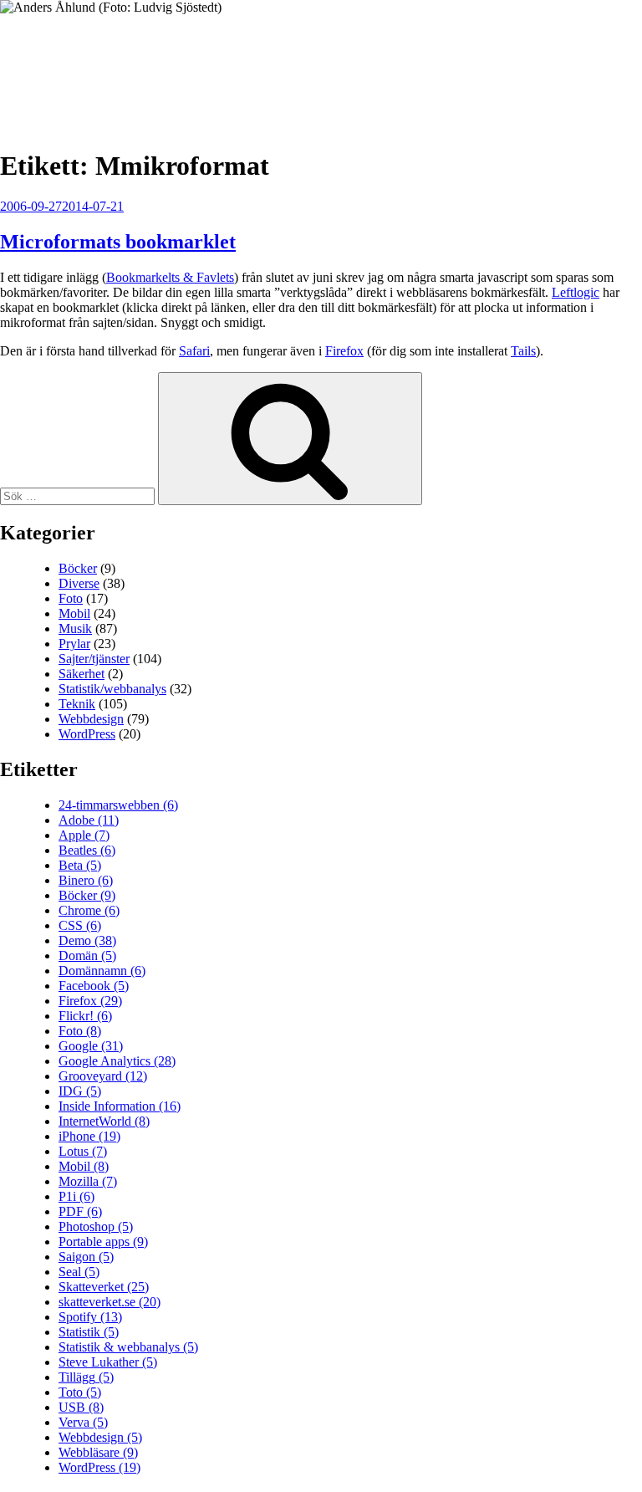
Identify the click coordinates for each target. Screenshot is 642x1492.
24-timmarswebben (118, 805)
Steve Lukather (108, 1362)
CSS (80, 925)
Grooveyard (103, 1076)
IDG (80, 1091)
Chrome (89, 910)
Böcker (78, 568)
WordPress (87, 734)
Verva (83, 1422)
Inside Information (120, 1106)
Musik (75, 628)
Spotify (90, 1317)
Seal (79, 1272)
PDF (80, 1211)
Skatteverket (104, 1287)
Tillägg (86, 1377)
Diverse (79, 583)
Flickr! (85, 1016)
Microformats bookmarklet (118, 242)
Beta (80, 865)
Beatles (87, 850)
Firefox (344, 351)
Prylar (74, 643)
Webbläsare (98, 1452)
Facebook (94, 985)
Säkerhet (81, 674)
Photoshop (96, 1226)
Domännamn (102, 970)
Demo (87, 940)
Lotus (83, 1151)
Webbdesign (91, 719)
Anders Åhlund (95, 64)
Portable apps (103, 1241)
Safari (194, 351)
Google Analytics (117, 1061)
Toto (80, 1392)
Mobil (74, 613)
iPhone (89, 1136)
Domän (87, 955)
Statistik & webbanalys (128, 1347)
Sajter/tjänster (94, 658)
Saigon (86, 1256)
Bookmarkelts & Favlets (170, 277)
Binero (86, 880)
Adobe (89, 820)
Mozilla (88, 1181)
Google (91, 1046)
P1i (76, 1196)
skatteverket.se (109, 1302)
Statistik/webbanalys (112, 689)
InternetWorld (104, 1121)
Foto (71, 598)
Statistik (89, 1332)
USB (81, 1407)
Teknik (77, 704)
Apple (84, 835)
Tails (523, 351)
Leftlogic (575, 292)
